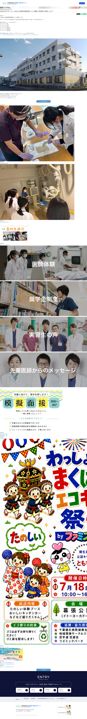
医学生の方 (59, 3)
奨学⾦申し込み (61, 690)
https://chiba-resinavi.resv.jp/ (9, 96)
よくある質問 (74, 3)
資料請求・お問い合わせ (20, 690)
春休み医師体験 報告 (4, 163)
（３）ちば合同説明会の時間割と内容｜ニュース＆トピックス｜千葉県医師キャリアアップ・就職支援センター (19, 34)
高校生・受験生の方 (67, 3)
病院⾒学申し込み (33, 690)
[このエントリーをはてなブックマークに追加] (81, 14)
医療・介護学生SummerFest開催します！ (7, 662)
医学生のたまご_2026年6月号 (5, 244)
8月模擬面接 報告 (3, 438)
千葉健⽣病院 (33, 698)
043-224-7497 (50, 684)
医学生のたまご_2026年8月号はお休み (6, 666)
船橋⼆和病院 (26, 698)
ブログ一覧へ (44, 669)
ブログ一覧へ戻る (44, 101)
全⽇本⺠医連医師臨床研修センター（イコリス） (46, 698)
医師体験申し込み (47, 690)
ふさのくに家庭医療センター (61, 698)
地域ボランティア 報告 (4, 647)
